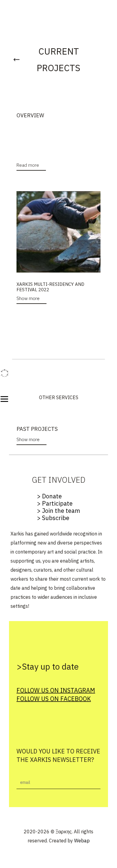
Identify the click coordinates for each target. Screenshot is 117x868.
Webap (82, 841)
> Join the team (58, 511)
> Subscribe (53, 518)
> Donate (49, 496)
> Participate (55, 503)
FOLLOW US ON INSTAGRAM (55, 690)
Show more (28, 298)
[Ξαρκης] (4, 373)
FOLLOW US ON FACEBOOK (53, 699)
